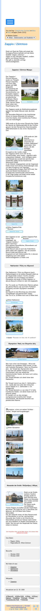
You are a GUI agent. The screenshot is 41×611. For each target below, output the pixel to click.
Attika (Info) (20, 596)
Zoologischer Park (13, 600)
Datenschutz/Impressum (14, 606)
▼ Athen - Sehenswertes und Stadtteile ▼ (21, 38)
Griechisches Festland (22, 31)
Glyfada (24, 598)
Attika (33, 31)
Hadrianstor (14, 569)
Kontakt (27, 606)
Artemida (25, 600)
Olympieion (14, 570)
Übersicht (10, 596)
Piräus (32, 598)
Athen (9, 32)
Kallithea (16, 598)
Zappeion (13, 567)
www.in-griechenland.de (18, 607)
